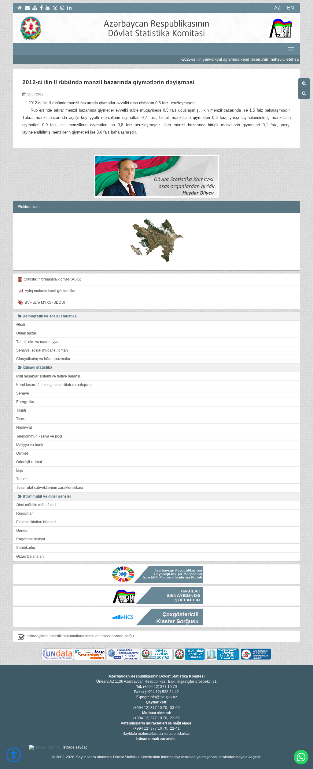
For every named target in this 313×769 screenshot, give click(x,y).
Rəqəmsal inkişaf (30, 539)
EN (290, 7)
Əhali (20, 325)
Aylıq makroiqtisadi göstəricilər (49, 291)
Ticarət (22, 419)
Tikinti (21, 410)
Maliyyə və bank (29, 445)
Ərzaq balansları (30, 556)
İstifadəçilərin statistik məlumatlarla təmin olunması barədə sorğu (80, 636)
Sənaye (22, 393)
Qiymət (22, 453)
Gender (22, 530)
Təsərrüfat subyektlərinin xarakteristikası (49, 487)
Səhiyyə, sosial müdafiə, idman (42, 350)
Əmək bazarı (26, 333)
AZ (277, 7)
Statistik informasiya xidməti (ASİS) (51, 279)
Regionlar (24, 513)
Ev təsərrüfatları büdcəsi (36, 522)
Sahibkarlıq (25, 547)
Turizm (22, 479)
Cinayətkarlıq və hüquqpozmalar (43, 359)
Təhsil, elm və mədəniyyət (37, 342)
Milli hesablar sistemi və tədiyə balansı (48, 376)
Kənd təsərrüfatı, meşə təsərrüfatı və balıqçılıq (54, 385)
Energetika (25, 402)
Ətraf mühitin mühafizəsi (36, 505)
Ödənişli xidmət (29, 462)
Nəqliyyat (24, 427)
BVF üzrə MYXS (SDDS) (44, 302)
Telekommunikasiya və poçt (39, 436)
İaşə (19, 470)
